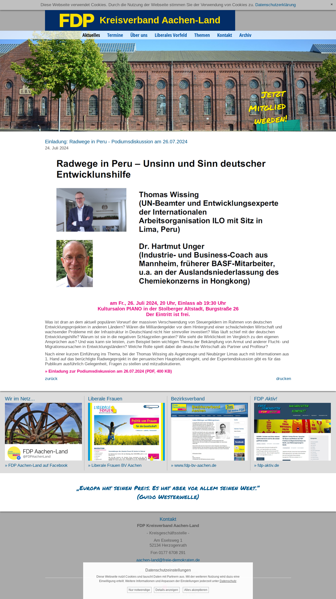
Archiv (245, 35)
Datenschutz (228, 581)
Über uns (138, 35)
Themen (202, 35)
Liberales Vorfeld (171, 35)
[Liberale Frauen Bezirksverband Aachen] (126, 459)
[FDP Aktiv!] (292, 459)
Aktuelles (91, 35)
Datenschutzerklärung (275, 4)
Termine (115, 35)
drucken (283, 378)
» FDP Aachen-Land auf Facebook (36, 465)
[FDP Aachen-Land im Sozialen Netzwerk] (43, 459)
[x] (332, 4)
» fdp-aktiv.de (266, 465)
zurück (51, 378)
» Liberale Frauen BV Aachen (114, 465)
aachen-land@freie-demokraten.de (168, 560)
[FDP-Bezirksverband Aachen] (209, 459)
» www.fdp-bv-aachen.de (193, 465)
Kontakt (224, 35)
